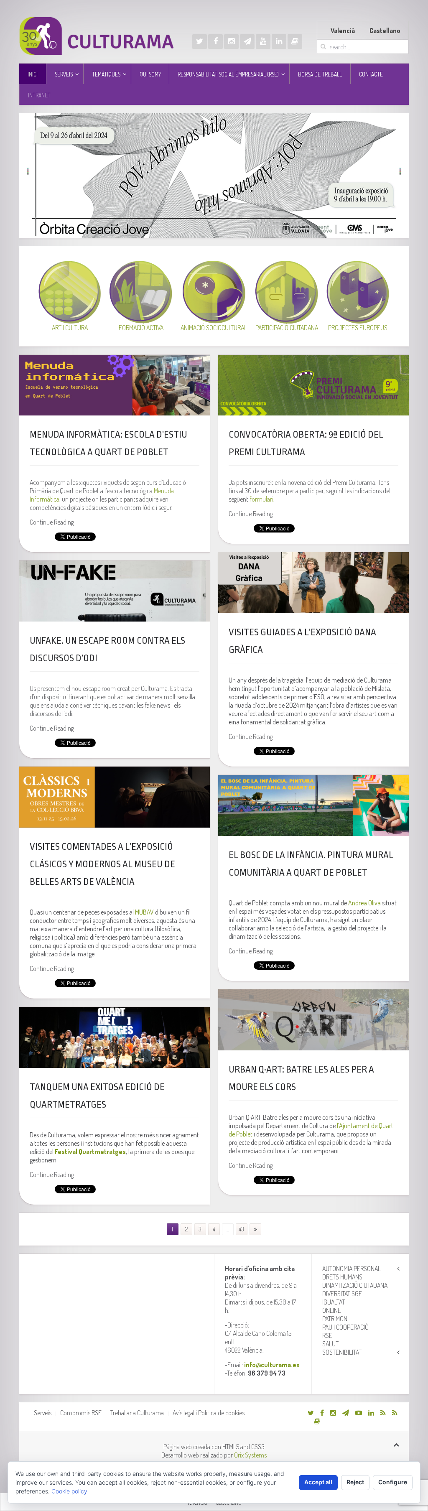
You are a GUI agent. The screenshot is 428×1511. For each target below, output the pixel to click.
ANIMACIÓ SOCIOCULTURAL (214, 328)
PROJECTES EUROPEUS (357, 328)
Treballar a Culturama (137, 1413)
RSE (327, 1335)
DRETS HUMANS (342, 1277)
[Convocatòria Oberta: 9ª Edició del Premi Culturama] (313, 385)
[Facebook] (215, 41)
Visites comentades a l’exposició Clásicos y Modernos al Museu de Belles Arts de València (102, 864)
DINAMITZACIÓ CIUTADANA (354, 1285)
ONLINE (331, 1310)
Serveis (42, 1413)
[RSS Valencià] (383, 1413)
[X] (199, 41)
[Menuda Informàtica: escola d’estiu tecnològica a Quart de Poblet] (114, 385)
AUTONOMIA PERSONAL (351, 1268)
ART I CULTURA (70, 328)
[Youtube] (263, 41)
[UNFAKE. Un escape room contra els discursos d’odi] (114, 591)
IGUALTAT (333, 1302)
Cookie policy (69, 1491)
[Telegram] (247, 41)
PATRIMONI (335, 1319)
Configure (392, 1482)
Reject (355, 1482)
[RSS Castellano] (394, 1413)
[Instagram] (231, 41)
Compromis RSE (81, 1413)
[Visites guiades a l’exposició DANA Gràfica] (313, 582)
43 (241, 1229)
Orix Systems (250, 1455)
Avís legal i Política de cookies (209, 1413)
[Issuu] (295, 41)
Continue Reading (52, 522)
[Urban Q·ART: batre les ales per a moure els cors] (313, 1019)
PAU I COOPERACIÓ (345, 1327)
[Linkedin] (279, 41)
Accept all (318, 1482)
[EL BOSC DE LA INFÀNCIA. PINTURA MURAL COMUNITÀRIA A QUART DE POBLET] (313, 805)
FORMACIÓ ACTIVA (141, 328)
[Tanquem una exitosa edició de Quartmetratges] (114, 1037)
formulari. (262, 499)
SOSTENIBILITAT (342, 1352)
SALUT (330, 1344)
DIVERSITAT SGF (342, 1293)
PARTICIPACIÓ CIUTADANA (286, 328)
